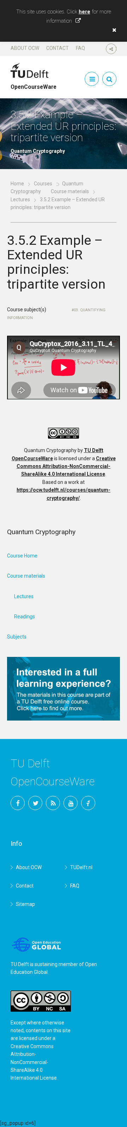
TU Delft (88, 803)
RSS (53, 803)
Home (17, 183)
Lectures (20, 199)
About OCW (25, 48)
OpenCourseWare (33, 83)
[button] (112, 30)
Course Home (22, 556)
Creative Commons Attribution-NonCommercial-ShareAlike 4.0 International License (66, 466)
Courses (43, 183)
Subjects (16, 637)
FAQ (80, 48)
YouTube (71, 803)
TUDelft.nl (81, 867)
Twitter (35, 803)
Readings (24, 616)
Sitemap (25, 904)
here (84, 11)
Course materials (70, 191)
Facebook (18, 803)
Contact (57, 48)
